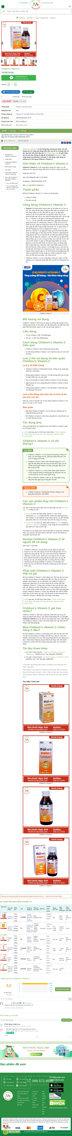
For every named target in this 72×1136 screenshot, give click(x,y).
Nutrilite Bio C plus (10, 939)
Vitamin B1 (36, 525)
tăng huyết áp (61, 229)
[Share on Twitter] (65, 143)
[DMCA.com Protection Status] (57, 1103)
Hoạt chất (43, 1112)
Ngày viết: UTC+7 (15, 137)
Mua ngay (29, 92)
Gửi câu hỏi (66, 1020)
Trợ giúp (34, 1098)
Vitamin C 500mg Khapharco (11, 928)
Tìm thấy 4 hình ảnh (31, 682)
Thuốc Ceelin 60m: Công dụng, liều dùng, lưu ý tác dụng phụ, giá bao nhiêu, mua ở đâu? (44, 601)
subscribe (23, 1079)
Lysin (37, 516)
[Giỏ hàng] (70, 6)
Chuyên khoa (34, 1101)
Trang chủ (22, 18)
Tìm (70, 999)
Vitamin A (29, 525)
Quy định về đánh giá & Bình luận (23, 1101)
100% (50, 983)
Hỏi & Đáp (13, 131)
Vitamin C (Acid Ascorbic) (24, 107)
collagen (28, 220)
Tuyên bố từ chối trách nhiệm (53, 896)
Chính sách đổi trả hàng (22, 1095)
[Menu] (2, 6)
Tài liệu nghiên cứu (44, 1098)
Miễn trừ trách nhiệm (23, 1098)
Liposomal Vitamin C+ (10, 949)
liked (8, 1079)
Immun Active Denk (10, 959)
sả (26, 185)
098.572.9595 (24, 3)
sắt (29, 218)
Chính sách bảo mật (23, 1091)
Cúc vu (48, 972)
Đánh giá (24, 131)
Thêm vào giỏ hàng (12, 92)
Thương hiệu (44, 1108)
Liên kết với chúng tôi (9, 1076)
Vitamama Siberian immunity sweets (10, 969)
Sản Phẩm (30, 18)
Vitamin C (53, 18)
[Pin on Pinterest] (67, 143)
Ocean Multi (30, 523)
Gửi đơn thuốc (34, 1095)
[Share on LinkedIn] (70, 143)
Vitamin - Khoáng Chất (41, 18)
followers (10, 1082)
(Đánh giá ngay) (27, 96)
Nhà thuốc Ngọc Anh (42, 1131)
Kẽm (59, 523)
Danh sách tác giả (35, 1106)
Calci (48, 936)
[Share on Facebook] (62, 143)
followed (23, 1082)
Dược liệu (43, 1103)
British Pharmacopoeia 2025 (58, 1108)
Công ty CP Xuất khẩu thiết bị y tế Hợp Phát (29, 114)
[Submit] (3, 11)
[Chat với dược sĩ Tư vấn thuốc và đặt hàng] (11, 79)
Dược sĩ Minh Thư (9, 140)
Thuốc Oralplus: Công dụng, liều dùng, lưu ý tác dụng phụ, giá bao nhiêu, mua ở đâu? (45, 434)
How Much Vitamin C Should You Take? (55, 657)
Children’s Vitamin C (30, 149)
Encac (28, 514)
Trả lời (6, 1035)
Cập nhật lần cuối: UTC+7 (17, 135)
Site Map (19, 1104)
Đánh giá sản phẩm (62, 989)
